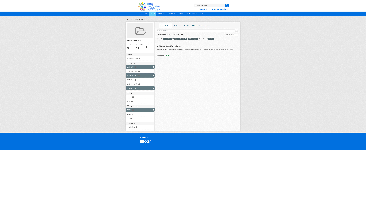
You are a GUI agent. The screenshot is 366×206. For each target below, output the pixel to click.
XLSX (166, 55)
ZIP (163, 55)
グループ (153, 13)
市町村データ (172, 13)
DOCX (158, 55)
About (187, 26)
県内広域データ (162, 13)
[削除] (171, 39)
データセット (166, 26)
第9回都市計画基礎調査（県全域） (169, 46)
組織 (146, 13)
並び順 (228, 34)
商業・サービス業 (140, 19)
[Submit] (236, 30)
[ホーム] (127, 19)
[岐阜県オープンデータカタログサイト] (148, 3)
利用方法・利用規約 (192, 13)
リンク (201, 13)
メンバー (178, 26)
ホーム (140, 13)
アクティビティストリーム (202, 26)
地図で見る (181, 13)
